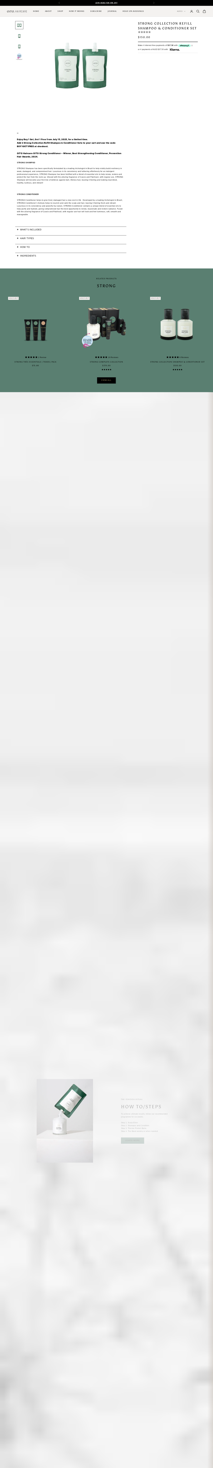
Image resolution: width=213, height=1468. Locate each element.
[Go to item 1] (19, 25)
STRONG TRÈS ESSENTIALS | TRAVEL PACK (35, 362)
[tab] (70, 133)
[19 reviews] (106, 369)
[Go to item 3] (19, 46)
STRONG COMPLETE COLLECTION (106, 362)
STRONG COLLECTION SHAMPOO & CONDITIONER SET (177, 362)
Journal (112, 11)
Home (36, 11)
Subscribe (96, 11)
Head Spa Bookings (133, 11)
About (48, 11)
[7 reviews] (177, 369)
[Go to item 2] (19, 36)
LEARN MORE (132, 1140)
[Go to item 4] (19, 56)
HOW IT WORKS (76, 11)
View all (106, 380)
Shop (60, 11)
